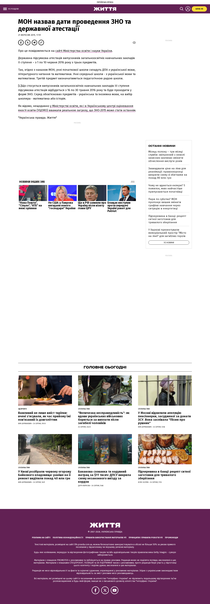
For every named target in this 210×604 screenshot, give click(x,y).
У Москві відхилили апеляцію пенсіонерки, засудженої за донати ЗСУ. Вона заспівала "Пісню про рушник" (164, 418)
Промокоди (171, 537)
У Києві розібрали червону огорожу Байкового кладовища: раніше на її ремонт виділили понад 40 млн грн (44, 475)
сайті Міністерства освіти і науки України (83, 51)
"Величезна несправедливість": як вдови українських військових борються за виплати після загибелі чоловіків (103, 418)
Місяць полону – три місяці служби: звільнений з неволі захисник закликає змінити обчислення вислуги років (166, 156)
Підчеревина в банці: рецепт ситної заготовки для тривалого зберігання (167, 219)
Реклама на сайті (41, 537)
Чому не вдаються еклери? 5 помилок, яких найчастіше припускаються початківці (166, 188)
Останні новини (161, 146)
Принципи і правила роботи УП (146, 537)
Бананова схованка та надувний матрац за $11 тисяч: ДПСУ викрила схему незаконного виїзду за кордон (104, 477)
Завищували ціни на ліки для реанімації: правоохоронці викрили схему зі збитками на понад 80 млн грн (167, 173)
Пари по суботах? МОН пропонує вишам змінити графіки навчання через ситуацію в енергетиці (164, 203)
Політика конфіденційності (68, 537)
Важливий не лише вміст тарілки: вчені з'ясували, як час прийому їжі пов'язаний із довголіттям (44, 416)
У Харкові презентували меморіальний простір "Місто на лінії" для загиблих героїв (167, 233)
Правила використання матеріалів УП (105, 537)
